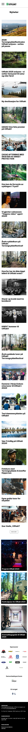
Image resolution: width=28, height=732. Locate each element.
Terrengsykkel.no (11, 708)
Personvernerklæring (6, 727)
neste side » (14, 531)
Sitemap (3, 728)
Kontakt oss (4, 718)
